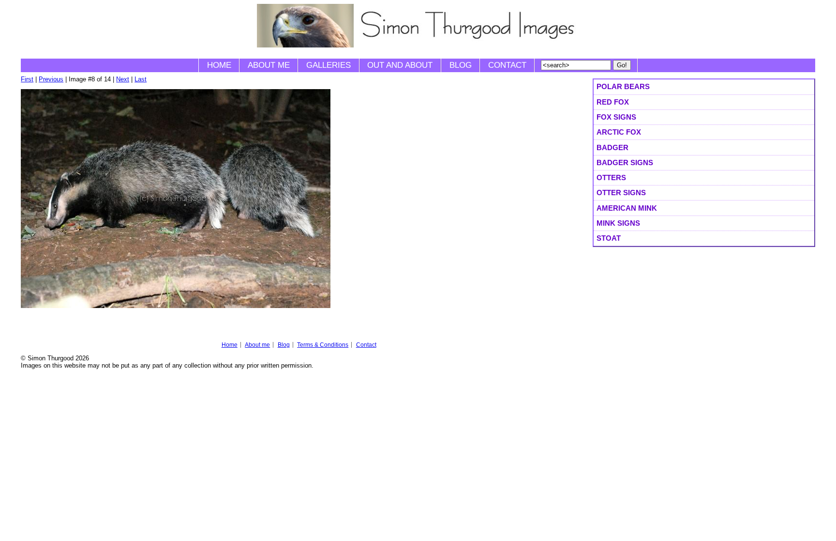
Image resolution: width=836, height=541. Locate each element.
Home (219, 65)
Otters (611, 177)
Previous (51, 79)
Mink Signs (618, 223)
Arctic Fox (619, 132)
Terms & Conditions (322, 345)
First (27, 79)
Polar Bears (623, 86)
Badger (612, 147)
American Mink (627, 208)
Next (122, 79)
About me (269, 65)
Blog (460, 65)
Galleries (328, 65)
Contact (507, 65)
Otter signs (621, 192)
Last (140, 79)
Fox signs (616, 117)
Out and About (400, 65)
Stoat (609, 238)
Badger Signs (625, 162)
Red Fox (613, 102)
